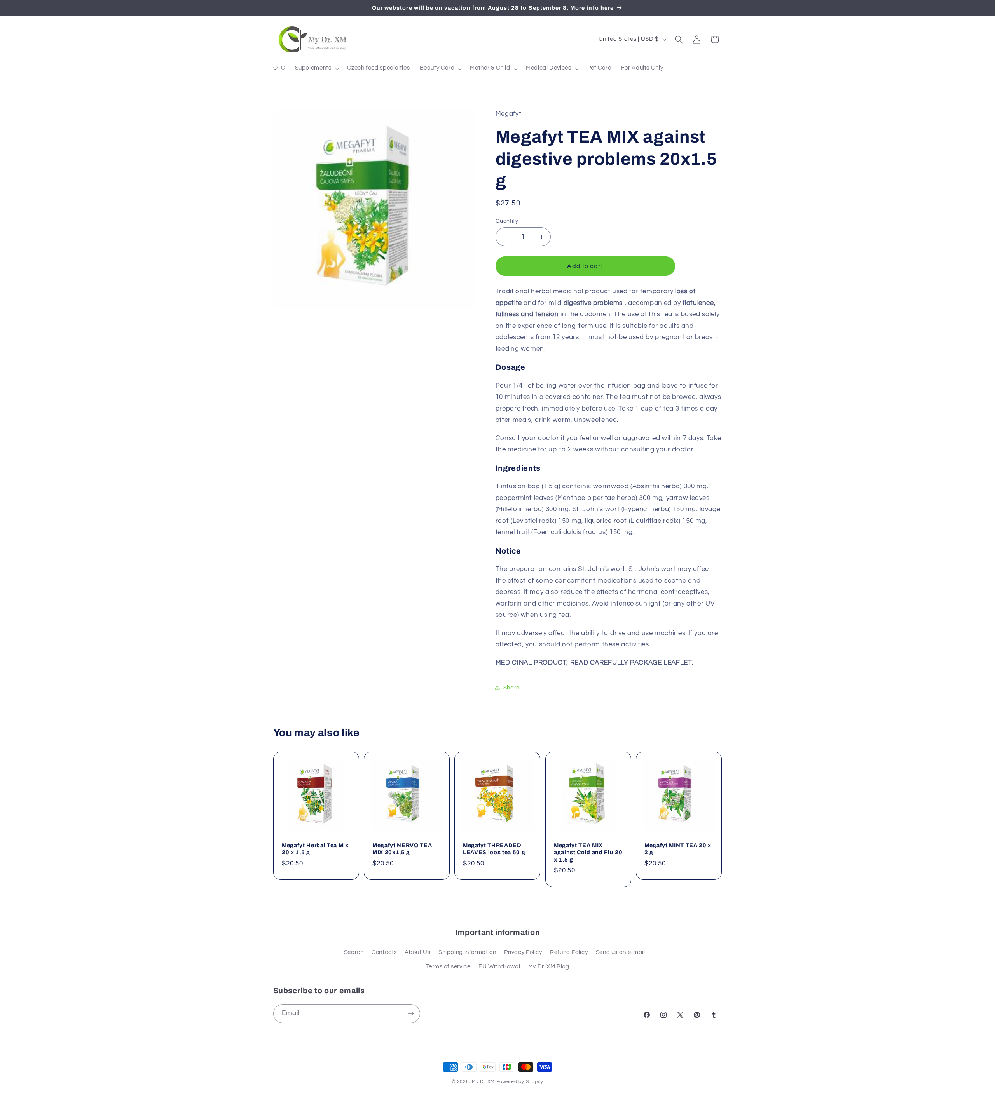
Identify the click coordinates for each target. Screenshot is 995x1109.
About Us (417, 952)
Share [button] (511, 688)
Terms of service (448, 967)
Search (354, 952)
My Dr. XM (484, 1081)
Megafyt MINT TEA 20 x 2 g (677, 848)
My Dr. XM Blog (548, 967)
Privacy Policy (523, 952)
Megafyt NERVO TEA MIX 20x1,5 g (402, 848)
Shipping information (467, 952)
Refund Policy (569, 952)
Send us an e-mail (620, 952)
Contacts (384, 952)
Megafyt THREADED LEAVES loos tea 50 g (494, 848)
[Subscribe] (410, 1013)
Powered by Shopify (519, 1081)
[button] (316, 68)
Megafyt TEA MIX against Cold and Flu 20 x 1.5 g (588, 852)
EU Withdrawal (499, 967)
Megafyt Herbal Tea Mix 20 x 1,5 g (315, 848)
